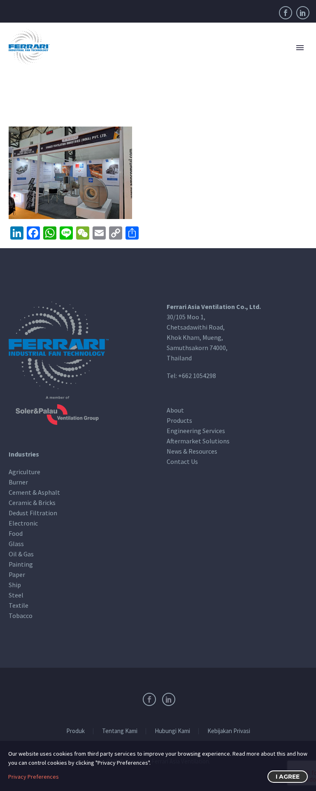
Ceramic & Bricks (32, 502)
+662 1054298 (197, 375)
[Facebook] (285, 12)
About (175, 410)
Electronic (23, 523)
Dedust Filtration (33, 512)
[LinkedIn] (302, 12)
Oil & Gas (21, 553)
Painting (21, 564)
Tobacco (21, 615)
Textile (18, 605)
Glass (16, 543)
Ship (15, 584)
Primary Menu (300, 48)
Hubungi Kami (172, 731)
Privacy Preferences (33, 776)
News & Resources (192, 451)
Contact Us (182, 461)
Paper (17, 574)
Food (16, 533)
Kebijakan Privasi (228, 731)
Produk (75, 731)
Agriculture (24, 471)
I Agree (288, 776)
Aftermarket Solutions (198, 441)
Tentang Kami (119, 731)
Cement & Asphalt (34, 492)
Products (179, 420)
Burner (18, 481)
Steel (16, 594)
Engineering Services (196, 431)
